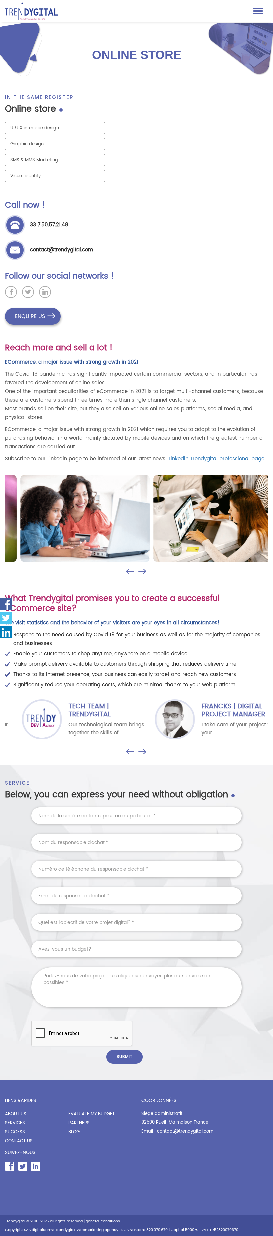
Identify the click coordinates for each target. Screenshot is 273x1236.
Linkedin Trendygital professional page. (217, 459)
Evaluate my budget (91, 1114)
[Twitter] (22, 1166)
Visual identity (25, 176)
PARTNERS (79, 1123)
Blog (74, 1132)
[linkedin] (35, 1166)
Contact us (19, 1141)
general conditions (103, 1221)
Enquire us (30, 316)
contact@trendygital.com (61, 250)
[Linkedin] (6, 632)
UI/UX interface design (34, 128)
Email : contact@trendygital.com (177, 1131)
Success (15, 1132)
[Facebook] (9, 1166)
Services (15, 1123)
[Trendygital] (127, 11)
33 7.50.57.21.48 (49, 225)
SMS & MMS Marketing (34, 160)
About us (15, 1114)
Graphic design (27, 144)
